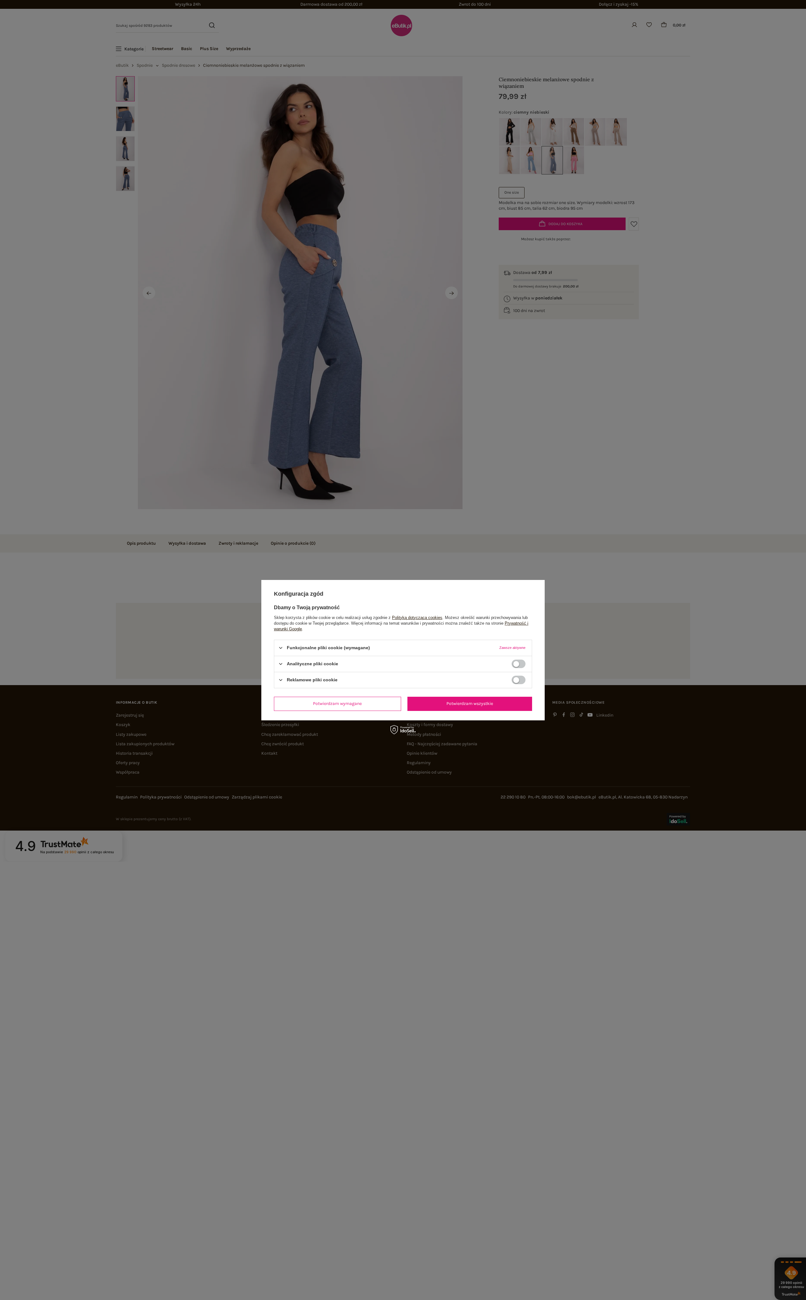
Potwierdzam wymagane (337, 703)
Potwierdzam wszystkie (469, 703)
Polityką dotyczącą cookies (417, 617)
